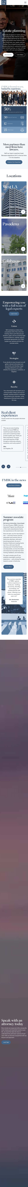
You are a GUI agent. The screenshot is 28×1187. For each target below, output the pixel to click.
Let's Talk (6, 1042)
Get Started (8, 54)
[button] (25, 2)
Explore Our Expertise (14, 162)
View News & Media (14, 485)
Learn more (14, 313)
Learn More (20, 54)
